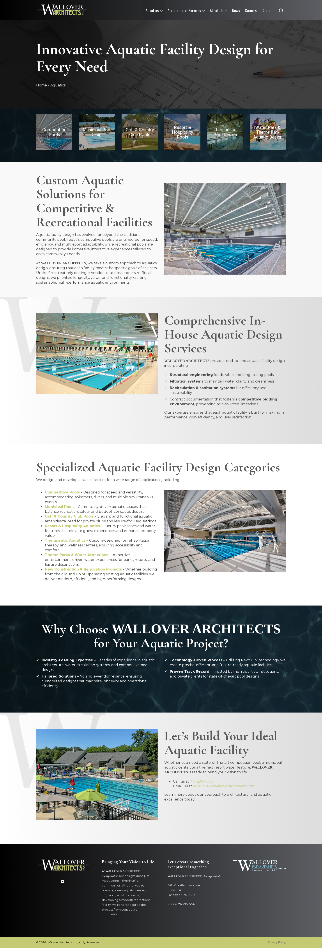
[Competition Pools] (54, 132)
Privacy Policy (277, 942)
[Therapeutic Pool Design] (225, 132)
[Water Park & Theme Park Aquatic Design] (268, 132)
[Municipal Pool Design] (97, 132)
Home (41, 85)
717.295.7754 (186, 904)
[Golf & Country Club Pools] (140, 132)
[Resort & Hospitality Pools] (182, 132)
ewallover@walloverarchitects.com (224, 786)
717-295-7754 (201, 781)
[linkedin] (62, 881)
